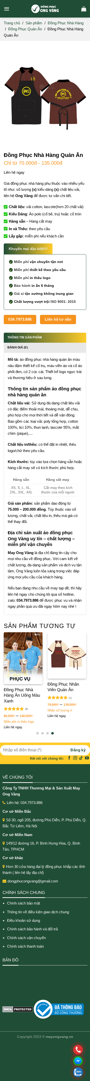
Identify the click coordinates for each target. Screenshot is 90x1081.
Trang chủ (12, 23)
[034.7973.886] (45, 1050)
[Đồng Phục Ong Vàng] (45, 9)
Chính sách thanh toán (25, 946)
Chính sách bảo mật (23, 903)
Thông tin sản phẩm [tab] (25, 337)
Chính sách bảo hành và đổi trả (33, 929)
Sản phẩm (34, 23)
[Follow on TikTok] (81, 758)
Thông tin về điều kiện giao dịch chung (38, 912)
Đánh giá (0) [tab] (18, 347)
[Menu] (7, 9)
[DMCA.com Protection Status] (17, 1009)
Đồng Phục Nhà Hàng (66, 23)
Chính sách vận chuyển (26, 938)
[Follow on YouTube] (87, 758)
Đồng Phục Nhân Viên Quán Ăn (63, 687)
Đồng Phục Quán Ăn (25, 29)
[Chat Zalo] (45, 1072)
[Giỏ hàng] (83, 8)
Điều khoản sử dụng (23, 920)
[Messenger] (45, 1061)
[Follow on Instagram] (75, 758)
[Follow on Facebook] (69, 758)
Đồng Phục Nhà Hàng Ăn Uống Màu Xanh (22, 695)
